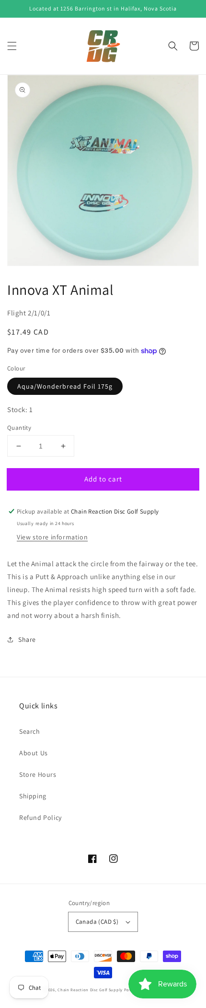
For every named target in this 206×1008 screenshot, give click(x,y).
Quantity (19, 428)
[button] (12, 45)
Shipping (32, 796)
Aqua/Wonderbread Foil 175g (65, 386)
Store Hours (38, 774)
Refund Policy (40, 817)
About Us (33, 753)
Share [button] (27, 639)
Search (29, 731)
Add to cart (103, 478)
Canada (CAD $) (97, 922)
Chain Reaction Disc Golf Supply (90, 989)
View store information (52, 537)
